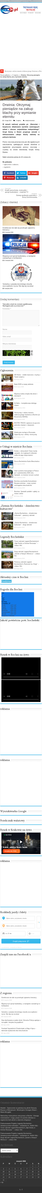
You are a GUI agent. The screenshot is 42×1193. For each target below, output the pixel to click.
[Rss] (20, 1189)
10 (3, 1172)
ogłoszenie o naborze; (11, 164)
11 (9, 1172)
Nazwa (5, 329)
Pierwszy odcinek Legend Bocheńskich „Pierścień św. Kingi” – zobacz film (26, 564)
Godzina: (6, 581)
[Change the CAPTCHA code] (31, 351)
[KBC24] (21, 9)
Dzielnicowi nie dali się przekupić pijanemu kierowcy (19, 997)
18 (9, 1174)
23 (38, 1174)
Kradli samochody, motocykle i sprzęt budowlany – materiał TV (16, 190)
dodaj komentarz (30, 120)
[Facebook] (22, 1189)
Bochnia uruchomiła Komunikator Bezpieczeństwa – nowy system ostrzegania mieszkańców (25, 483)
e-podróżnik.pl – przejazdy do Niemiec (11, 947)
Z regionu (15, 75)
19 (15, 1174)
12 (15, 1172)
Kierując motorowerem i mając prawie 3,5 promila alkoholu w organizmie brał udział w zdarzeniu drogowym (19, 1118)
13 (21, 1172)
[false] (39, 922)
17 (3, 1174)
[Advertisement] (21, 39)
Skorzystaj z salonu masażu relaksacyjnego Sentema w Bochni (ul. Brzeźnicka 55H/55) (27, 415)
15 (32, 1172)
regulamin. (7, 167)
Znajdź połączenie (19, 941)
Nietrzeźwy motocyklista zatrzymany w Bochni (16, 1116)
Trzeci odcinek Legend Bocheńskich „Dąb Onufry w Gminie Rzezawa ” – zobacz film (26, 543)
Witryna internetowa (9, 344)
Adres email (7, 336)
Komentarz (7, 309)
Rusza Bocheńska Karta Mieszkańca (26, 461)
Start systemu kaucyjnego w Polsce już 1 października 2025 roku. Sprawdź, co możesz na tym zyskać (26, 473)
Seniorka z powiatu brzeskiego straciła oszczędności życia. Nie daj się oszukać (18, 285)
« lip (1, 1182)
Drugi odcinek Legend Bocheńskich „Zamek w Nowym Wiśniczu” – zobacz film (27, 554)
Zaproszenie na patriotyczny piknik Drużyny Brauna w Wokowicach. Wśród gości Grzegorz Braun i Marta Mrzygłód (18, 1110)
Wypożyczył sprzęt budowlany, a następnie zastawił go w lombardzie (19, 257)
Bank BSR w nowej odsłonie (23, 384)
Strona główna (5, 75)
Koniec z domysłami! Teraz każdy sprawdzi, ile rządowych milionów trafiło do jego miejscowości (25, 453)
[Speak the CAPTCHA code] (31, 354)
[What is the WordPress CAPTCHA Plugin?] (16, 353)
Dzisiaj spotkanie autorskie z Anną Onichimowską (26, 195)
